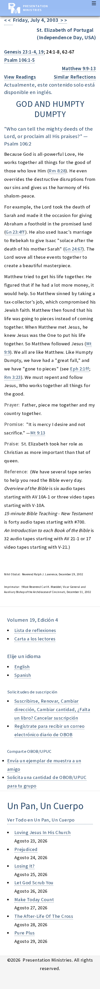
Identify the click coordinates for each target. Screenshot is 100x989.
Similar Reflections (75, 77)
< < (8, 20)
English (22, 667)
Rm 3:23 (12, 377)
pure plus (24, 933)
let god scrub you (33, 883)
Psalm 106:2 (17, 143)
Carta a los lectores (34, 639)
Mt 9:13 (37, 433)
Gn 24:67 (73, 249)
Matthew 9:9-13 (79, 68)
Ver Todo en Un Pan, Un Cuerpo (41, 820)
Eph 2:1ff (79, 369)
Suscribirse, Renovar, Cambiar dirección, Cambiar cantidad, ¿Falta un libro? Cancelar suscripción (52, 709)
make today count (34, 899)
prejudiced (26, 849)
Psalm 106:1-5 (19, 60)
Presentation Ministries (35, 8)
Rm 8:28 (57, 171)
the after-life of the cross (43, 916)
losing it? (24, 866)
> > (62, 20)
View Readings (20, 77)
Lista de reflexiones (35, 630)
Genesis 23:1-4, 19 (24, 52)
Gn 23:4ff (15, 232)
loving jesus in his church (42, 832)
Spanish (22, 675)
